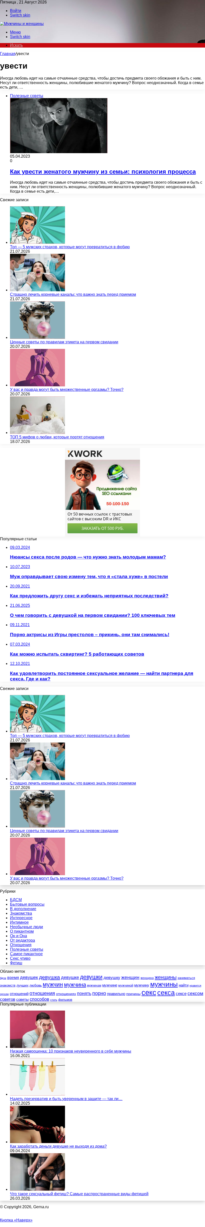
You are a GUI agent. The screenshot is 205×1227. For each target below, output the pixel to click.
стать (53, 999)
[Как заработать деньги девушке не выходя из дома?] (37, 1142)
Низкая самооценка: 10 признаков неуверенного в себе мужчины (70, 1051)
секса (166, 993)
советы (22, 1000)
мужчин (53, 984)
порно (99, 993)
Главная (8, 54)
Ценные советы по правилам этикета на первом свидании (64, 342)
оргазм (4, 994)
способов (39, 999)
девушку (112, 977)
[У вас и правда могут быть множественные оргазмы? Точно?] (37, 385)
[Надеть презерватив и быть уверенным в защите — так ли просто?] (37, 1094)
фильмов (65, 1000)
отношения (42, 993)
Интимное (19, 922)
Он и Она (18, 936)
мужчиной (125, 985)
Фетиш (16, 963)
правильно (116, 994)
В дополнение (23, 909)
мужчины (164, 984)
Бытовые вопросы (27, 904)
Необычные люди (26, 927)
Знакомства (21, 913)
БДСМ (16, 900)
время (13, 977)
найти (183, 985)
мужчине (109, 985)
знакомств (8, 985)
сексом (195, 993)
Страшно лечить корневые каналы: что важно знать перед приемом (73, 294)
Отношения (21, 945)
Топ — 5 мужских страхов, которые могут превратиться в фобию (70, 247)
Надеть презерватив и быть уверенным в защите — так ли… (66, 1099)
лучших (22, 985)
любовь (36, 985)
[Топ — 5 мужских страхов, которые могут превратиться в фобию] (37, 242)
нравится (195, 985)
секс (149, 992)
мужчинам (94, 985)
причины (133, 994)
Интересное (21, 918)
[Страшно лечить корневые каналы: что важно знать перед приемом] (37, 290)
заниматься (186, 978)
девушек (29, 977)
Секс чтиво (20, 958)
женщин (130, 977)
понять (84, 993)
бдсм (3, 977)
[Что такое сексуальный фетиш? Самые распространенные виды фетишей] (37, 1189)
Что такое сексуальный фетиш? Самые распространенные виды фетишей (79, 1194)
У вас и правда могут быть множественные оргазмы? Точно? (67, 389)
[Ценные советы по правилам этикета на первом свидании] (37, 337)
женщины (165, 977)
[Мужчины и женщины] (22, 24)
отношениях (66, 994)
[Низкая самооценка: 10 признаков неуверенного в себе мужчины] (37, 1047)
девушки (91, 977)
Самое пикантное (26, 954)
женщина (147, 978)
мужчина (75, 984)
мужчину (141, 985)
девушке (70, 977)
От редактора (22, 940)
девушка (49, 977)
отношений (19, 994)
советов (7, 999)
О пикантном (22, 931)
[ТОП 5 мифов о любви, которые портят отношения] (37, 432)
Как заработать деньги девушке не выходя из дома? (58, 1146)
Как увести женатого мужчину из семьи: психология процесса (103, 171)
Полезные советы (26, 949)
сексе (181, 993)
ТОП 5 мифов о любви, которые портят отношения (57, 437)
